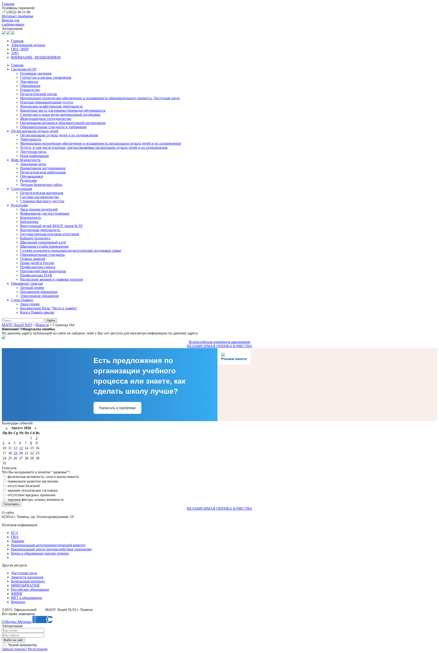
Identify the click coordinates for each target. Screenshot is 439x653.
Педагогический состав (38, 94)
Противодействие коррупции (43, 271)
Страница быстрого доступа (42, 201)
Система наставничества (39, 197)
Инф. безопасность (25, 160)
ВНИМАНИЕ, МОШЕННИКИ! (36, 57)
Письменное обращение (39, 292)
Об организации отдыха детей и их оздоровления (59, 135)
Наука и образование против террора (40, 553)
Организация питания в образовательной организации (63, 123)
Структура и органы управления (45, 77)
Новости (42, 325)
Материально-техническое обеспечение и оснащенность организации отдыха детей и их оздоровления (100, 143)
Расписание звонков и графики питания (51, 279)
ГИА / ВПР (20, 49)
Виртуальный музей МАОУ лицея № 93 (51, 226)
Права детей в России (37, 263)
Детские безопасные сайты (41, 185)
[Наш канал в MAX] (13, 33)
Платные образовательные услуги (46, 102)
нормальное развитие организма (32, 481)
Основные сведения (35, 73)
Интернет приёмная (17, 16)
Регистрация (37, 649)
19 (15, 453)
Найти (51, 320)
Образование (30, 86)
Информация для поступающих (45, 213)
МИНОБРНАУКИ (25, 585)
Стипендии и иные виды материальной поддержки (60, 115)
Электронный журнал (28, 45)
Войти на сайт (13, 640)
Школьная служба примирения (44, 246)
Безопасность (30, 217)
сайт (40, 610)
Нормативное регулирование (43, 168)
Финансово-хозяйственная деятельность (51, 106)
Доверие (17, 541)
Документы (29, 82)
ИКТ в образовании (26, 598)
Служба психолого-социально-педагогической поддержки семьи (70, 250)
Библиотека (29, 222)
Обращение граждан (27, 283)
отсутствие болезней (23, 486)
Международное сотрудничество (45, 119)
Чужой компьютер (22, 645)
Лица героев (30, 304)
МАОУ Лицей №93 (17, 325)
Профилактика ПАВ (36, 275)
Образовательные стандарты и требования (53, 127)
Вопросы (18, 602)
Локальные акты (33, 164)
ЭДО (15, 53)
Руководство (30, 90)
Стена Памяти (22, 300)
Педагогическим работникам (43, 172)
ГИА (15, 537)
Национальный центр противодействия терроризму (51, 549)
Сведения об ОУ (24, 69)
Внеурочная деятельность (40, 230)
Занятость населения (27, 577)
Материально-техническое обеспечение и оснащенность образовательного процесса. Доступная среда (99, 98)
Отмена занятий (32, 259)
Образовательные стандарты (42, 255)
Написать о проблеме (117, 408)
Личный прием (32, 288)
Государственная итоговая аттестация (49, 234)
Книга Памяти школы (37, 312)
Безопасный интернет (28, 581)
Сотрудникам (21, 189)
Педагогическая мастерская (41, 193)
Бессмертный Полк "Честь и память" (49, 308)
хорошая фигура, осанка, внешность (35, 499)
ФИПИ (16, 594)
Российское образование (30, 589)
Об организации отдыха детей (34, 131)
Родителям (28, 180)
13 (21, 448)
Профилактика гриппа (37, 267)
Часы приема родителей (39, 209)
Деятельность (30, 139)
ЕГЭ (14, 533)
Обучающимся (31, 176)
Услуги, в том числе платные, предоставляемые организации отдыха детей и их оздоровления (93, 147)
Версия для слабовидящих (13, 22)
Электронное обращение (39, 296)
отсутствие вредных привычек (31, 495)
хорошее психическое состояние (32, 490)
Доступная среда (33, 152)
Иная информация (34, 156)
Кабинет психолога (35, 238)
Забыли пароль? (14, 649)
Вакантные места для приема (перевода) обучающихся (62, 110)
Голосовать (11, 504)
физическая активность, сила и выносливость (43, 477)
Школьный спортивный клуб (43, 242)
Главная (8, 4)
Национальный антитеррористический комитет (48, 545)
